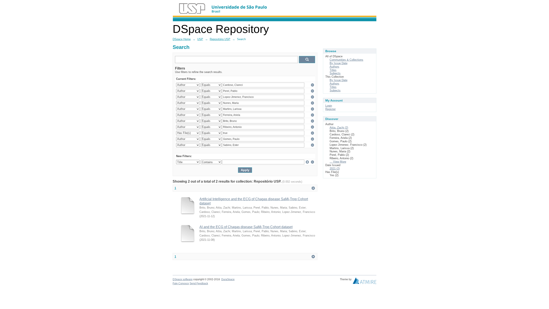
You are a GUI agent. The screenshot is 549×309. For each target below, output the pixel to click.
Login (328, 105)
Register (330, 109)
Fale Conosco (181, 283)
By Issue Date (338, 63)
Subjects (335, 73)
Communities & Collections (346, 59)
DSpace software (183, 279)
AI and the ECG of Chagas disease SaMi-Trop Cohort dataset (246, 227)
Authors (334, 66)
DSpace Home (182, 39)
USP (200, 39)
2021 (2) (335, 168)
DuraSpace (228, 279)
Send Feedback (199, 283)
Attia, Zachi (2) (339, 127)
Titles (333, 70)
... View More (338, 161)
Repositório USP (220, 39)
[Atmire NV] (364, 281)
